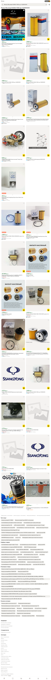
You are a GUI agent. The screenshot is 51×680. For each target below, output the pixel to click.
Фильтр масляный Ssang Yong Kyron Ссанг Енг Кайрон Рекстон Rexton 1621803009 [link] (12, 44)
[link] (7, 520)
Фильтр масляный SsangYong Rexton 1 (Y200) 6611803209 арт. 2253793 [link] (37, 508)
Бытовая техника (4, 640)
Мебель (2, 638)
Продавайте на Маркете (5, 624)
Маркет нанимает (4, 670)
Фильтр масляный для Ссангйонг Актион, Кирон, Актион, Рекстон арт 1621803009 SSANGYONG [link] (12, 120)
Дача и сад (3, 653)
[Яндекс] (9, 675)
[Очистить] (46, 4)
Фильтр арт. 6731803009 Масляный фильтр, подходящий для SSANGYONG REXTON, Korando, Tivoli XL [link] (12, 354)
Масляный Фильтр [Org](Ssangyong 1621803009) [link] (35, 159)
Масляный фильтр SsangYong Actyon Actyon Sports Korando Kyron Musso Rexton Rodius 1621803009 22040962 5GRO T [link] (37, 120)
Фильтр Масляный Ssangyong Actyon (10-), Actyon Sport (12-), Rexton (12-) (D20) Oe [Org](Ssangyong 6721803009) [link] (37, 353)
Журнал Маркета (4, 671)
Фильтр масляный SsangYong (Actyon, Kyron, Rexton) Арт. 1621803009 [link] (12, 198)
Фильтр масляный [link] (29, 275)
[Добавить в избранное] (24, 10)
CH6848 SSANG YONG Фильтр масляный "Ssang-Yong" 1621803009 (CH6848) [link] (12, 160)
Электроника (3, 643)
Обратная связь (4, 668)
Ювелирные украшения (5, 664)
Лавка (21, 678)
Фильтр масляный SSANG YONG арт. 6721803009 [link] (35, 392)
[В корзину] (23, 39)
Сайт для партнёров (5, 627)
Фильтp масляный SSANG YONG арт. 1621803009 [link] (35, 82)
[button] (49, 4)
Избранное (30, 678)
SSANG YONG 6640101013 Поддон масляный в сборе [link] (36, 468)
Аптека (2, 648)
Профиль (46, 678)
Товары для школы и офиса (6, 656)
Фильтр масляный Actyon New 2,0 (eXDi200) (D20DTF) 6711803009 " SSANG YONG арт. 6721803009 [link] (12, 276)
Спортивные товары (5, 657)
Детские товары (4, 662)
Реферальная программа (5, 632)
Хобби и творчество (5, 651)
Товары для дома (4, 646)
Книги (2, 654)
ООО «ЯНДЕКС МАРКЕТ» (8, 674)
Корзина (38, 678)
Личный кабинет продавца (6, 622)
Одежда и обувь (4, 645)
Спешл (13, 678)
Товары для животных (5, 659)
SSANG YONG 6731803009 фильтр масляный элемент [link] (12, 392)
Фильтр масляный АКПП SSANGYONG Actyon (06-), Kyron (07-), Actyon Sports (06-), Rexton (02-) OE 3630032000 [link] (13, 507)
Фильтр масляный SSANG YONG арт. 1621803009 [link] (11, 82)
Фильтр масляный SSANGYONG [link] (32, 429)
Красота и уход (4, 649)
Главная (4, 678)
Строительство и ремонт (5, 661)
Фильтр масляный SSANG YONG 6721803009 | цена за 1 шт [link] (13, 236)
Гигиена (2, 641)
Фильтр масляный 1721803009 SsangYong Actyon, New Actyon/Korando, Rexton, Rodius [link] (36, 237)
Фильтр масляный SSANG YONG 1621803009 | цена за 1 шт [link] (37, 43)
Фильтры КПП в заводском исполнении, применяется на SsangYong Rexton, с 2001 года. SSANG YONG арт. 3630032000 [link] (12, 430)
